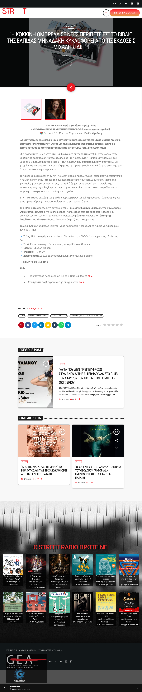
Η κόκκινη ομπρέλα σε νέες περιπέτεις (86, 316)
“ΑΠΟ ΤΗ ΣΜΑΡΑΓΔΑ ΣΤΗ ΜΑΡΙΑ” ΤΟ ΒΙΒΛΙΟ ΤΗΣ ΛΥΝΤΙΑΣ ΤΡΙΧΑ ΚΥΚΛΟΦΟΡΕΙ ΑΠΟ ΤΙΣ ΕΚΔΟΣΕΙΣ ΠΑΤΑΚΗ (44, 470)
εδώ (90, 276)
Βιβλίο (71, 26)
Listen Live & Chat (124, 12)
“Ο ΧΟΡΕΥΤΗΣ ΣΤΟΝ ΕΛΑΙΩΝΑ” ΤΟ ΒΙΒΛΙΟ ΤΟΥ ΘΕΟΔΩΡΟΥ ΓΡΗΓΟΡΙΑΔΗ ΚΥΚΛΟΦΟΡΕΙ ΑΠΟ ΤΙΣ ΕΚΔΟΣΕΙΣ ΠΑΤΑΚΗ (98, 472)
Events (62, 364)
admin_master (35, 309)
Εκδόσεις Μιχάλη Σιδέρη (38, 316)
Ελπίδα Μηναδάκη (59, 316)
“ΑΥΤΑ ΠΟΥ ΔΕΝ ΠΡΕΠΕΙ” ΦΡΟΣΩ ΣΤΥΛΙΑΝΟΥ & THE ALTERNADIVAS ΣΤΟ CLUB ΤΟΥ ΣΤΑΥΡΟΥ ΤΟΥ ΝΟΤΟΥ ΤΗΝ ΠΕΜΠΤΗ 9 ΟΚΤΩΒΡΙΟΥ (88, 376)
